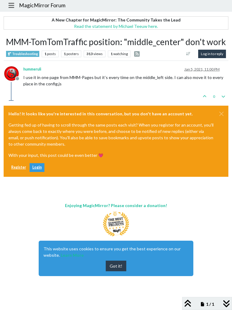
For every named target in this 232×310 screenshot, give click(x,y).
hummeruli (32, 69)
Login (37, 167)
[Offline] (13, 73)
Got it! (116, 266)
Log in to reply (212, 53)
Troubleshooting (24, 54)
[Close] (221, 114)
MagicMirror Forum (42, 5)
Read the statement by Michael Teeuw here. (116, 26)
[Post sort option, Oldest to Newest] (188, 54)
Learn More (72, 255)
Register (18, 167)
